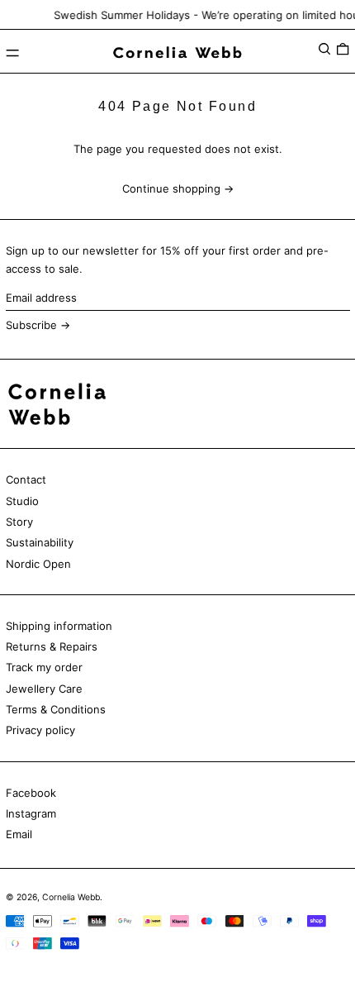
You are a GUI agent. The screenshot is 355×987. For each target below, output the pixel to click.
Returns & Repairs (51, 646)
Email (19, 834)
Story (19, 521)
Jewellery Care (44, 688)
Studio (22, 501)
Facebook (31, 792)
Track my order (44, 667)
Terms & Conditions (56, 709)
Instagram (31, 813)
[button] (324, 49)
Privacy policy (40, 730)
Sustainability (39, 542)
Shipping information (59, 625)
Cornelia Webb (71, 897)
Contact (26, 479)
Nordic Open (38, 563)
